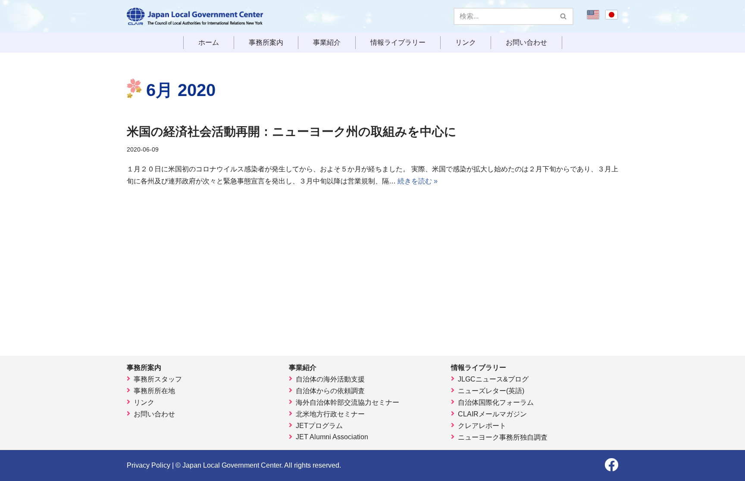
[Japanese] (611, 17)
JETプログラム (319, 425)
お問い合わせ (526, 42)
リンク (465, 42)
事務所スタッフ (158, 379)
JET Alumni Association (332, 437)
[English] (593, 17)
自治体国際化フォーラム (496, 402)
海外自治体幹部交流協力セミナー (347, 402)
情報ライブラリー (398, 42)
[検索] (563, 16)
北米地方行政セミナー (330, 414)
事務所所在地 (154, 390)
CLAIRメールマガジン (492, 414)
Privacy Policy (148, 465)
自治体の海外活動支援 (330, 379)
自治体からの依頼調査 (330, 390)
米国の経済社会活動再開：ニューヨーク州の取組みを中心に (292, 131)
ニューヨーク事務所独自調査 (503, 437)
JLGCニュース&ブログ (493, 379)
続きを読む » (418, 181)
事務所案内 (266, 42)
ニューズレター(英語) (491, 390)
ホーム (208, 42)
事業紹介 (327, 42)
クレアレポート (482, 425)
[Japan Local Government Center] (195, 16)
